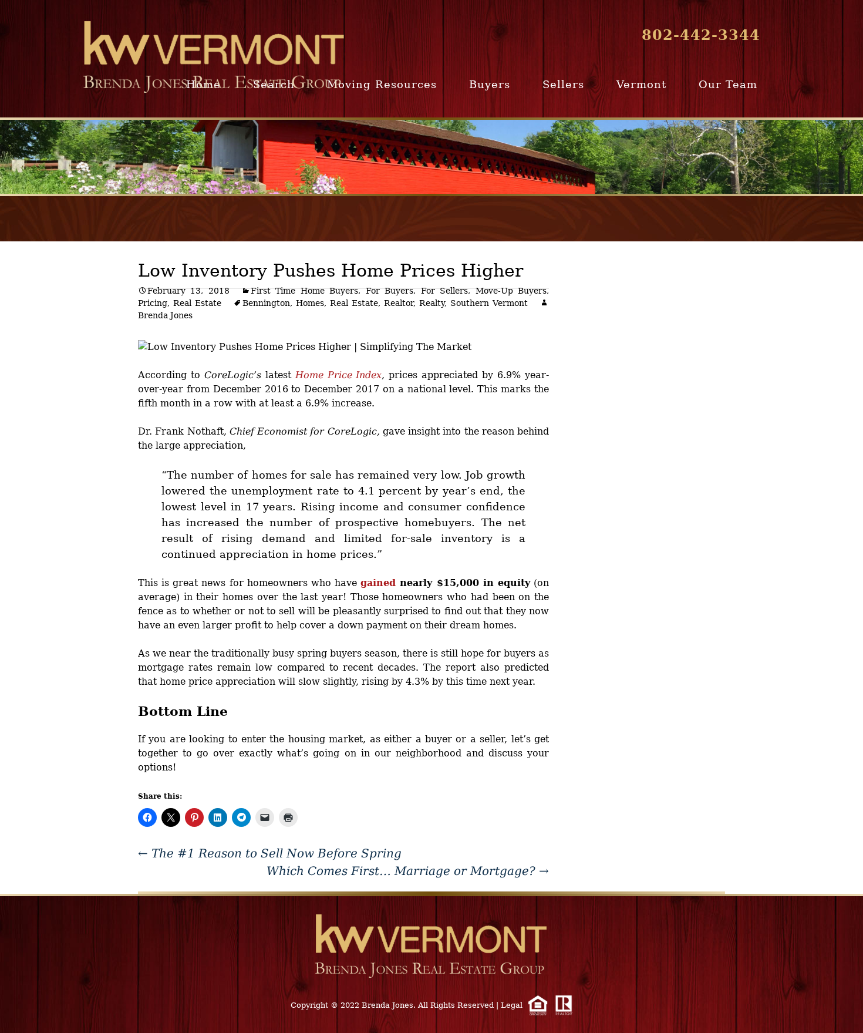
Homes (310, 303)
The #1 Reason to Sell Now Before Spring (270, 853)
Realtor (398, 303)
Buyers (489, 84)
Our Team (728, 84)
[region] (431, 157)
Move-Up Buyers (511, 290)
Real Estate (197, 303)
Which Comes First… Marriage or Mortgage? (408, 871)
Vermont (641, 84)
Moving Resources (382, 84)
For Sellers (444, 290)
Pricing (152, 303)
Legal (511, 1005)
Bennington (266, 303)
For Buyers (389, 290)
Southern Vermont (489, 303)
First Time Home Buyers (304, 290)
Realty (431, 303)
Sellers (563, 84)
